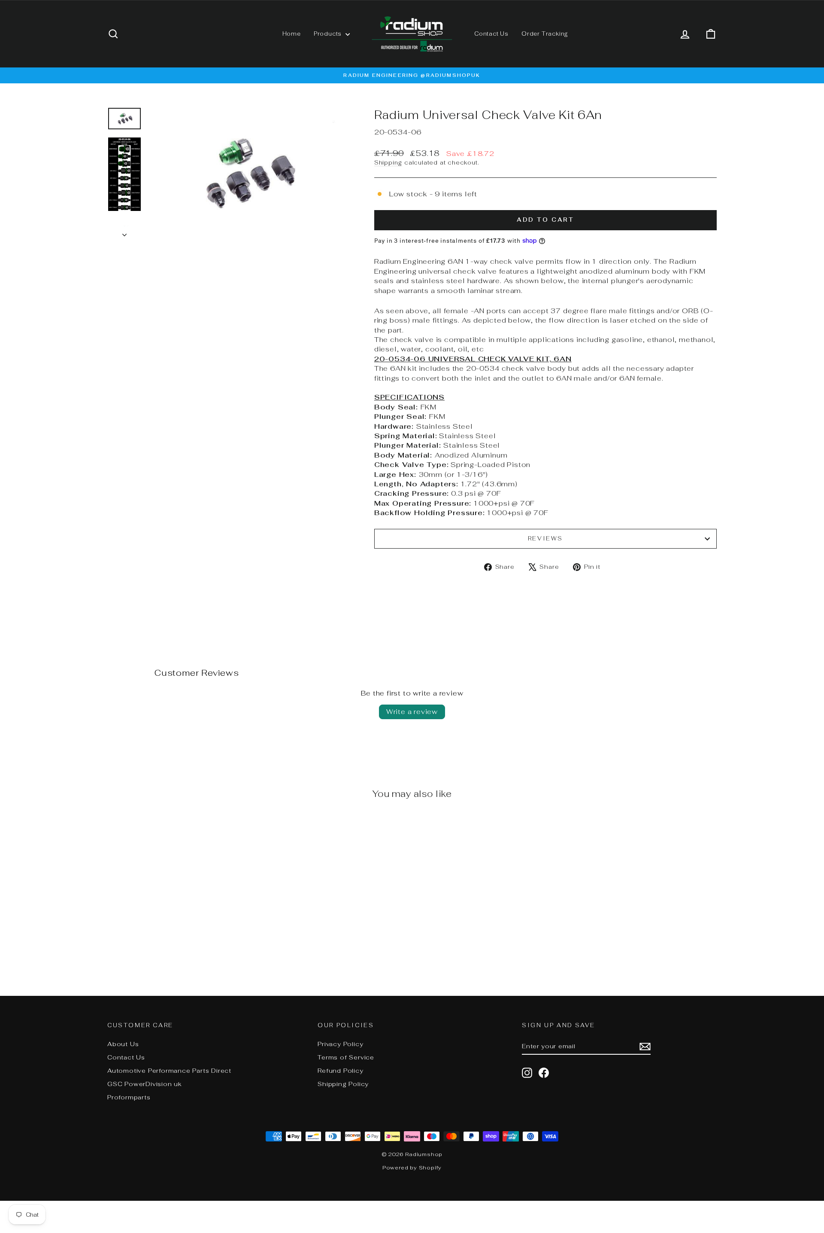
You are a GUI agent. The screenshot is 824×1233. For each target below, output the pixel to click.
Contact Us (491, 33)
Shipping (388, 162)
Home (291, 33)
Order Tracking (544, 33)
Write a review (412, 711)
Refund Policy (340, 1070)
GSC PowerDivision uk (144, 1084)
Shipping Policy (343, 1084)
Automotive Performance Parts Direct (169, 1070)
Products (328, 33)
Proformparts (129, 1097)
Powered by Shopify (412, 1167)
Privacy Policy (340, 1044)
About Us (123, 1044)
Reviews (545, 538)
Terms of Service (346, 1057)
